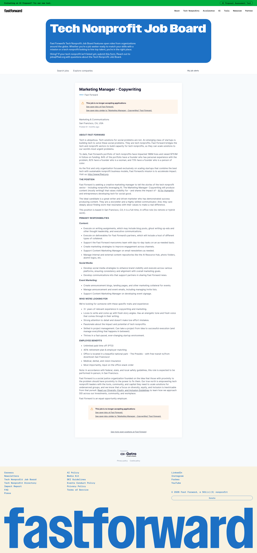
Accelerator (209, 10)
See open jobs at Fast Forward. (100, 107)
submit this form (106, 54)
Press (7, 493)
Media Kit (73, 475)
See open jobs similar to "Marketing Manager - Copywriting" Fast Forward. (119, 110)
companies (83, 70)
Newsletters (11, 475)
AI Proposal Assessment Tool (236, 3)
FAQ (6, 489)
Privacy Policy (76, 486)
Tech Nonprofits (191, 10)
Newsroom (237, 10)
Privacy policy (122, 461)
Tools (226, 10)
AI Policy (73, 472)
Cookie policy (135, 461)
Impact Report (13, 486)
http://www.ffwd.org (98, 174)
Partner (249, 10)
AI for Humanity (166, 190)
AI (219, 10)
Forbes (175, 479)
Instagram (177, 475)
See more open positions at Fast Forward (128, 432)
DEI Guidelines (76, 479)
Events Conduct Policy (81, 482)
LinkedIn (176, 472)
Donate (212, 498)
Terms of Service (77, 489)
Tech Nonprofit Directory (20, 482)
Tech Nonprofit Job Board (20, 479)
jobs (63, 70)
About (177, 10)
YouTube (176, 482)
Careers (9, 472)
